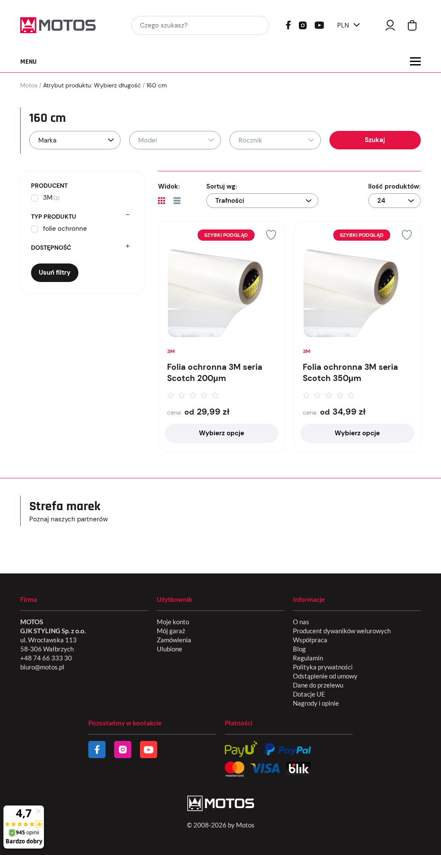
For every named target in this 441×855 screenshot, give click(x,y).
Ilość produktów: (394, 186)
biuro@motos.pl (42, 667)
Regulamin (308, 658)
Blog (299, 649)
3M (171, 351)
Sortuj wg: (221, 186)
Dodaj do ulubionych (271, 235)
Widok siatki (161, 200)
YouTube (319, 24)
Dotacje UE (309, 694)
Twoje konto (390, 25)
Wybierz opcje (221, 433)
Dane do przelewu (318, 685)
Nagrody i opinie (316, 703)
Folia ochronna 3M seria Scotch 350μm (350, 373)
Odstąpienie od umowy (325, 676)
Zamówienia (174, 640)
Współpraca (310, 640)
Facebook (288, 25)
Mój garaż (171, 631)
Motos (28, 85)
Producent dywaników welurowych (342, 631)
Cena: (174, 412)
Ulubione (169, 649)
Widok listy (177, 200)
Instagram (303, 24)
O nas (301, 622)
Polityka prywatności (323, 667)
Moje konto (173, 622)
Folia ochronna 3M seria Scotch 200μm (214, 373)
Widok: (169, 186)
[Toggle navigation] (415, 61)
